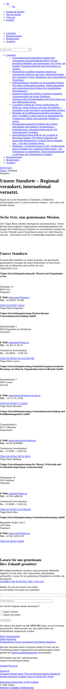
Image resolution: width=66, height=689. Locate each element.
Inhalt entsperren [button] (8, 639)
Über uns (10, 17)
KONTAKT (6, 168)
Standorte (4, 671)
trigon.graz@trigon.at (19, 297)
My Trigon (48, 676)
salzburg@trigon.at (18, 493)
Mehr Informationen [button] (9, 636)
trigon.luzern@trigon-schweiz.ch (24, 395)
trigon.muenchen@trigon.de (22, 440)
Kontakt (10, 20)
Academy (11, 41)
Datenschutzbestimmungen (24, 652)
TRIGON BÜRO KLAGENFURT (17, 358)
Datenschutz (17, 682)
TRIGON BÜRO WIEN (12, 541)
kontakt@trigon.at (9, 665)
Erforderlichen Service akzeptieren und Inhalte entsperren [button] (28, 642)
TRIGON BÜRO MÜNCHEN (15, 456)
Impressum (5, 682)
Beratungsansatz (14, 36)
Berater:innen (12, 38)
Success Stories (13, 14)
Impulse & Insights (15, 11)
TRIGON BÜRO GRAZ (12, 305)
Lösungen (11, 33)
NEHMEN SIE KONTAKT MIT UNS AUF (22, 581)
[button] (7, 3)
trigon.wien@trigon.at (19, 533)
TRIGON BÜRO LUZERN (14, 403)
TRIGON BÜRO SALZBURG (15, 509)
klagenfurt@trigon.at (19, 342)
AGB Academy (31, 682)
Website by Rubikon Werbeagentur (17, 687)
